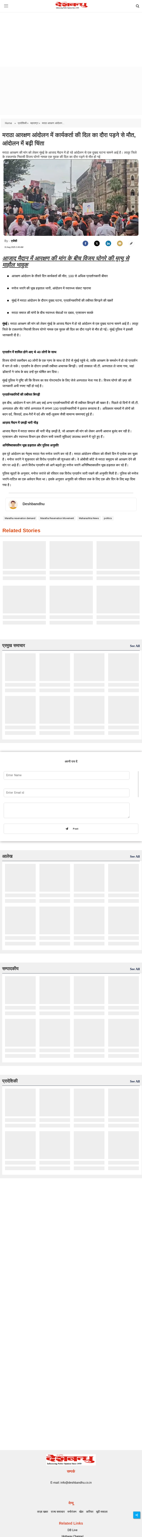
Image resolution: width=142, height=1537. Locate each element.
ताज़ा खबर (42, 1511)
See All (135, 646)
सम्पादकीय (10, 968)
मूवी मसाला (102, 1511)
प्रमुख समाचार (13, 645)
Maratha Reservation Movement (57, 518)
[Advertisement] (71, 36)
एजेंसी (14, 241)
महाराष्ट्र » (35, 123)
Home (9, 123)
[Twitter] (97, 243)
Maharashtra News (89, 518)
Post (74, 829)
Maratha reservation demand (20, 518)
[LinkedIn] (108, 243)
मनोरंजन (71, 1511)
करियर (89, 1511)
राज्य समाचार (58, 1511)
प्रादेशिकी (10, 1080)
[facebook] (85, 243)
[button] (6, 8)
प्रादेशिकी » (23, 123)
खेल (81, 1511)
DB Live (72, 1530)
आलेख (7, 856)
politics (108, 518)
